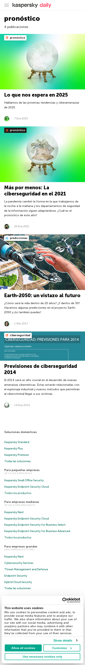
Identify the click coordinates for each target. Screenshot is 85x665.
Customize (59, 648)
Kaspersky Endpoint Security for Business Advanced (37, 531)
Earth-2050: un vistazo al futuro (42, 295)
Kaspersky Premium (16, 454)
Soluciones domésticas (20, 432)
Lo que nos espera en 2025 (36, 95)
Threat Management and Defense (26, 569)
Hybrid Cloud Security (18, 582)
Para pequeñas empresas (22, 470)
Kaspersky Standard (16, 442)
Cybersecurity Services (18, 563)
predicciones (18, 238)
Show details (62, 640)
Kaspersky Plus (13, 448)
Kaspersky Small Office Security (24, 480)
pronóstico (17, 37)
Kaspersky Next (14, 512)
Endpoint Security (15, 575)
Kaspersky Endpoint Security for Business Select (35, 524)
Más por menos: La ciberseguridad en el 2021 (35, 191)
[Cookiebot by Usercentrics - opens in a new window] (62, 600)
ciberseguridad (19, 335)
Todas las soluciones (17, 461)
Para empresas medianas (21, 502)
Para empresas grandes (20, 546)
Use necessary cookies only (42, 656)
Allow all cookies (23, 648)
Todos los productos (17, 493)
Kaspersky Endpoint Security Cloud (26, 486)
